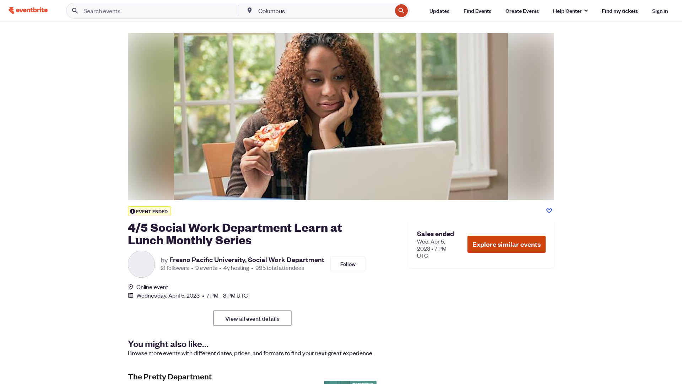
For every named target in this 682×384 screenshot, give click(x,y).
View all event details (252, 318)
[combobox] (324, 10)
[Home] (28, 10)
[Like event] (549, 211)
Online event (152, 286)
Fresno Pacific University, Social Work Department (246, 259)
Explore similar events (506, 244)
